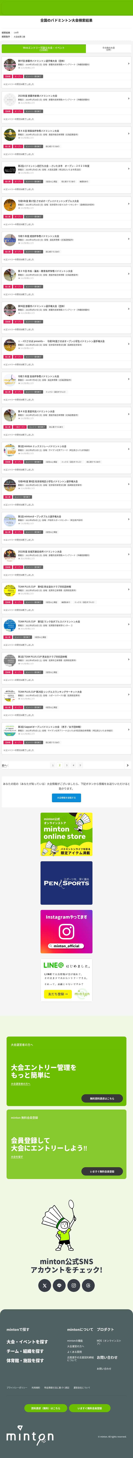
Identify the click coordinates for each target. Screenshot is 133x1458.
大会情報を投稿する (66, 797)
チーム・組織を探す (25, 1351)
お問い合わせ (104, 1368)
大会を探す (17, 1156)
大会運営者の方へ (20, 1083)
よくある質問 (74, 1351)
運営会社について (82, 1387)
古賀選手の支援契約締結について (80, 1359)
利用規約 (36, 1387)
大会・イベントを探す (27, 1341)
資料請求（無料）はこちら (45, 1408)
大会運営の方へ (75, 1346)
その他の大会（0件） (108, 48)
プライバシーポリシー (17, 1387)
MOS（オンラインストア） (109, 1342)
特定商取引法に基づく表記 (56, 1387)
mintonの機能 (75, 1340)
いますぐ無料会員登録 (102, 1171)
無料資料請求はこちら (102, 1098)
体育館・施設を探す (25, 1360)
